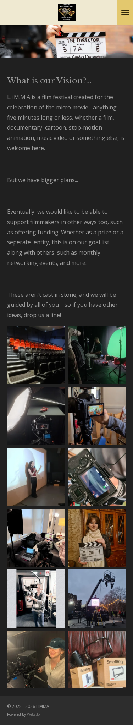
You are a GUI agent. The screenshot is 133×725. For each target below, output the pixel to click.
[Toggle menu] (125, 12)
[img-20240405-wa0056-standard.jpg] (36, 537)
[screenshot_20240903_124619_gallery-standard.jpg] (97, 416)
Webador (34, 714)
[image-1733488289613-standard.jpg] (36, 659)
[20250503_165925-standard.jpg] (97, 659)
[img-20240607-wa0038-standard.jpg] (97, 476)
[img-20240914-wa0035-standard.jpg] (97, 355)
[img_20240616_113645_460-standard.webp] (36, 476)
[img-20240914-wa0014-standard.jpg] (36, 416)
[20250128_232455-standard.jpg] (36, 355)
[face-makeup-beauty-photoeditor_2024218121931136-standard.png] (36, 598)
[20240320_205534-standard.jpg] (97, 537)
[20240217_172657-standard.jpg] (97, 598)
